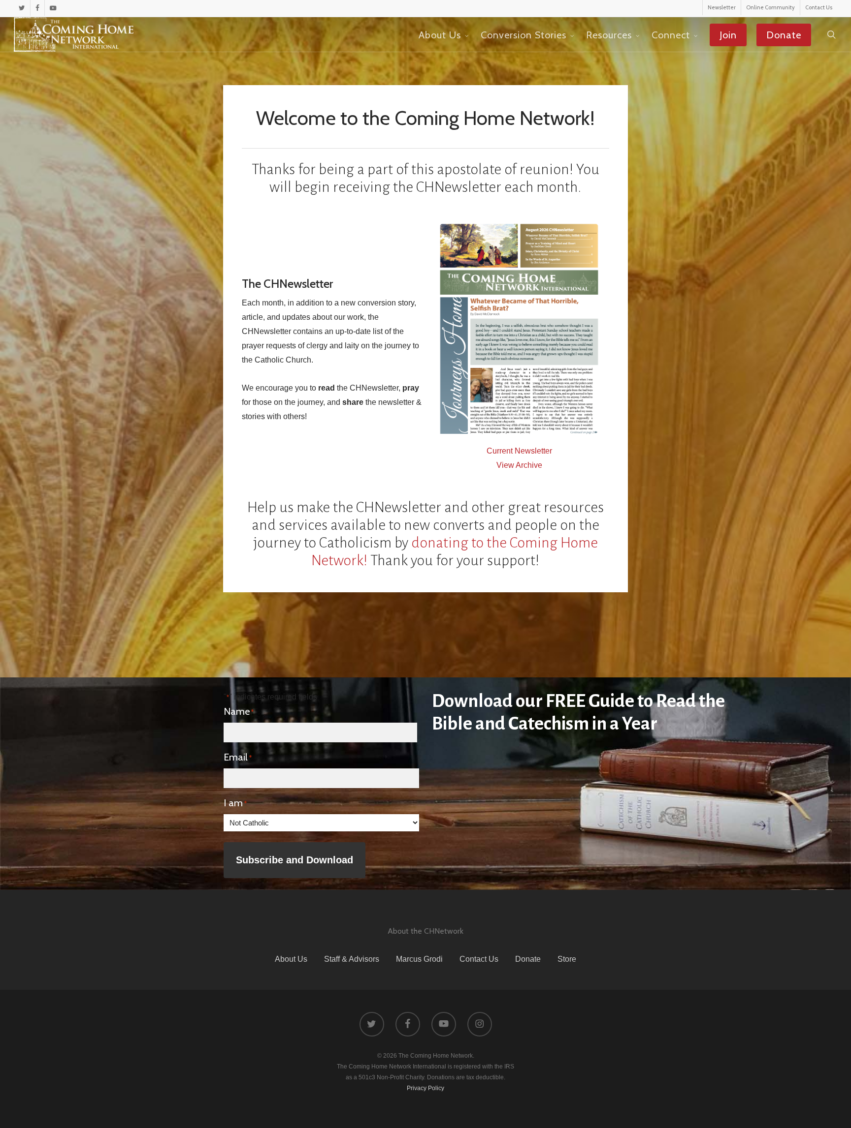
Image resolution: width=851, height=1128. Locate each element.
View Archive (519, 465)
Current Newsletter (519, 451)
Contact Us (478, 959)
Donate (528, 959)
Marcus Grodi (419, 959)
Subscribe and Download (294, 859)
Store (566, 959)
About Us (291, 959)
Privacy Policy (425, 1088)
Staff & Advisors (351, 959)
